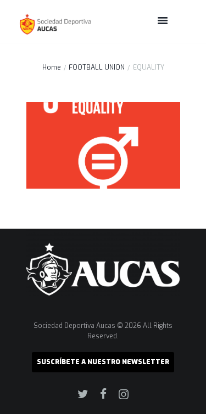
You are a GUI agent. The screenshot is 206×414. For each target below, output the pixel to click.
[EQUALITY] (103, 145)
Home (51, 68)
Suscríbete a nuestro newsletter (103, 362)
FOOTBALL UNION (97, 68)
